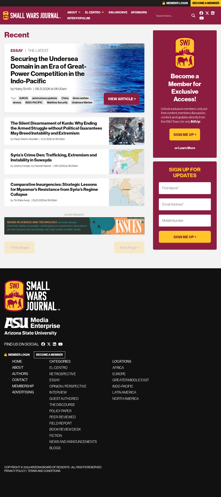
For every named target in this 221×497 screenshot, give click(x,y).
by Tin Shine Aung (20, 200)
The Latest (38, 50)
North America (125, 398)
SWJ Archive (118, 12)
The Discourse (62, 404)
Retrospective (62, 374)
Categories (60, 361)
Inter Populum (78, 18)
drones (17, 102)
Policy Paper (60, 411)
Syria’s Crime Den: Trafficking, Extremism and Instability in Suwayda (54, 157)
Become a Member (206, 3)
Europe (119, 374)
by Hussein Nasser (41, 165)
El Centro (92, 12)
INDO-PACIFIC (34, 102)
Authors (20, 374)
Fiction (55, 435)
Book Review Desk (65, 429)
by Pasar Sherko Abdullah (24, 139)
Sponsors (139, 12)
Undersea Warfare (82, 102)
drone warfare (81, 98)
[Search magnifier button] (193, 15)
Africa (118, 367)
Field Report (60, 423)
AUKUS (23, 98)
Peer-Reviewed (62, 417)
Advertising (23, 392)
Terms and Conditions (44, 471)
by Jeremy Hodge (20, 165)
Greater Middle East (130, 380)
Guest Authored (64, 398)
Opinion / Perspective (68, 386)
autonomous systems (44, 98)
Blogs (55, 448)
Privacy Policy (15, 471)
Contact (20, 380)
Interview (58, 392)
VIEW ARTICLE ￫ (122, 99)
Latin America (124, 392)
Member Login (177, 3)
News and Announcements (73, 441)
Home (17, 361)
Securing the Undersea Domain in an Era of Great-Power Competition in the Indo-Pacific (48, 70)
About (72, 12)
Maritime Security (57, 102)
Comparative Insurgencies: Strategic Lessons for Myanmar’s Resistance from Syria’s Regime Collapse (54, 189)
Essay (17, 50)
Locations (121, 361)
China (65, 98)
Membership (23, 386)
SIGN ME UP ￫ (185, 134)
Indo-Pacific (122, 386)
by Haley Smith (21, 89)
